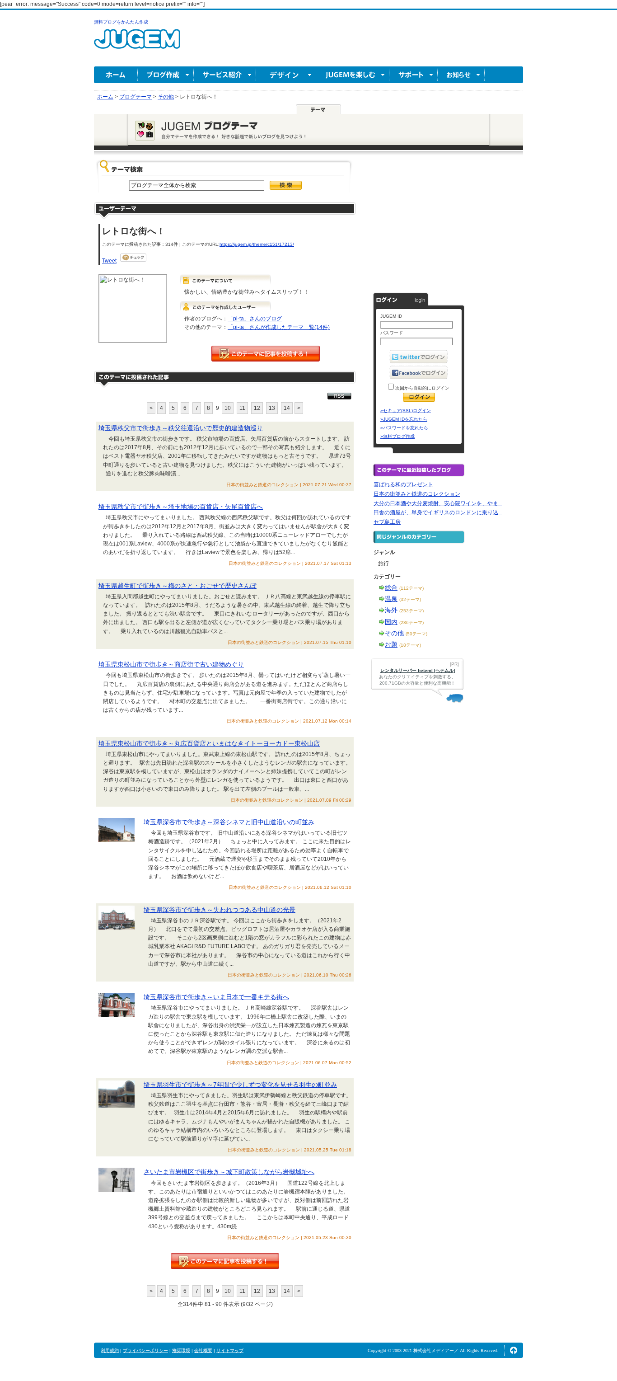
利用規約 (110, 1350)
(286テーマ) (411, 622)
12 (257, 408)
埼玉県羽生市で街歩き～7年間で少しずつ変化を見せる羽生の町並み (240, 1084)
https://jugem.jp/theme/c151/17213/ (257, 244)
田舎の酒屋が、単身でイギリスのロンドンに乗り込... (438, 512)
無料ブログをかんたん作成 (121, 21)
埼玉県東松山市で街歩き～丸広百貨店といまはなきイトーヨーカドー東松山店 (209, 743)
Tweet (109, 261)
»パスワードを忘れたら (404, 427)
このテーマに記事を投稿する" (225, 1261)
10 (227, 408)
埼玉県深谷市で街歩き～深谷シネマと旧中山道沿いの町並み (229, 822)
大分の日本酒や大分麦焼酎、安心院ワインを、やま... (438, 503)
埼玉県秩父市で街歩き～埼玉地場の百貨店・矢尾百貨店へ (180, 506)
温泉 (391, 598)
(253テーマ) (411, 610)
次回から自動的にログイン (421, 387)
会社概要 (203, 1350)
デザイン (286, 74)
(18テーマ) (410, 645)
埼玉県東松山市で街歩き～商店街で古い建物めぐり (171, 664)
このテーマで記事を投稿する (265, 354)
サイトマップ (229, 1350)
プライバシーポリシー (145, 1350)
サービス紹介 (225, 74)
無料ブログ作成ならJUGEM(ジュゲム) (137, 44)
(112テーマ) (411, 588)
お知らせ (461, 74)
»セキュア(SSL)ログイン (405, 410)
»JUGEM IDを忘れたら (403, 419)
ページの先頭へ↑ (513, 1350)
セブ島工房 (387, 522)
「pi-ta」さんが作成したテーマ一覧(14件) (279, 327)
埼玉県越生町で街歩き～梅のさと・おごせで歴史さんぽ (177, 585)
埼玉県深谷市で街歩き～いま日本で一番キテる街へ (216, 997)
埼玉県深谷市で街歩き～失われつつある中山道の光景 (219, 909)
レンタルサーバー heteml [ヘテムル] (417, 670)
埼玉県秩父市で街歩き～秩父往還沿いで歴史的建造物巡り (180, 428)
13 (272, 408)
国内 (391, 621)
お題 (391, 644)
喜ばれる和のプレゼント (403, 484)
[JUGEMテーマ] (318, 109)
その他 (394, 633)
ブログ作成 (166, 74)
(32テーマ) (410, 599)
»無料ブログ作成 (397, 436)
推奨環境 (181, 1350)
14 (287, 408)
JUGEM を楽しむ (352, 74)
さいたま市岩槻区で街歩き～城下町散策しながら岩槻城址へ (229, 1171)
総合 (391, 587)
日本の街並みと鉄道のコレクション (417, 494)
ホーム (116, 74)
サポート (413, 74)
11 (242, 408)
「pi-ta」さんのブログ (255, 318)
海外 (391, 610)
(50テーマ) (416, 633)
